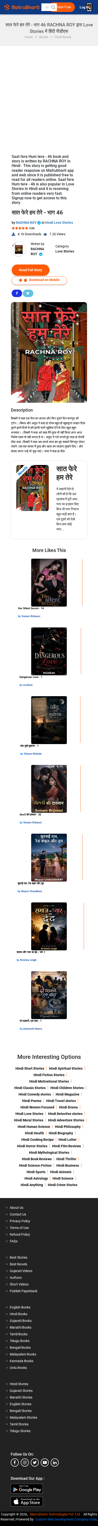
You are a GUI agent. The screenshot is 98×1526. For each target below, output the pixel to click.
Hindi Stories (19, 1384)
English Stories (20, 1404)
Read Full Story (30, 270)
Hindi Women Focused (37, 1107)
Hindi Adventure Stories (66, 1120)
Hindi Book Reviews (37, 1159)
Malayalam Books (23, 1354)
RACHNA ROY (26, 222)
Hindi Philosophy (68, 1127)
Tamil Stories (19, 1424)
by (20, 616)
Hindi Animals (60, 1172)
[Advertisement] (49, 97)
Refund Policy (20, 1234)
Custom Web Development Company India (66, 1519)
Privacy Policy (20, 1221)
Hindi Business (67, 1165)
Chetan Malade (33, 753)
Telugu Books (19, 1341)
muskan (28, 685)
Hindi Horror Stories (32, 1146)
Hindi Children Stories (67, 1088)
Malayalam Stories (23, 1417)
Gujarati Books (21, 1321)
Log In (85, 7)
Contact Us (18, 1214)
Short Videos (19, 1284)
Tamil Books (19, 1334)
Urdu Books (18, 1368)
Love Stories (64, 251)
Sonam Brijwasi (31, 616)
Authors (16, 1277)
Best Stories (18, 1257)
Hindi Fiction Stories (49, 1075)
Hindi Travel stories (61, 1101)
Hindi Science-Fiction (35, 1165)
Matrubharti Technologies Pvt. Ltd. (56, 1514)
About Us (16, 1208)
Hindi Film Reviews (66, 1146)
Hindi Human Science (34, 1127)
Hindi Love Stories (59, 222)
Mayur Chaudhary (31, 891)
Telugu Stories (20, 1431)
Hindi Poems (31, 1101)
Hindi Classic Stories (30, 1088)
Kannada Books (21, 1361)
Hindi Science (63, 1178)
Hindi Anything (32, 1185)
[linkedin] (55, 1462)
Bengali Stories (21, 1411)
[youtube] (45, 1462)
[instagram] (25, 1462)
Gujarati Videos (21, 1271)
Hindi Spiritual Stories (66, 1068)
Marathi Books (20, 1327)
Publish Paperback (23, 1291)
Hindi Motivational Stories (49, 1081)
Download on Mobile (44, 280)
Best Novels (18, 1264)
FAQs (14, 1241)
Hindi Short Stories (29, 1068)
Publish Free (62, 7)
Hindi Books (18, 1314)
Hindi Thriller (66, 1159)
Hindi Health (34, 1133)
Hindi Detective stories (65, 1114)
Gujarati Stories (21, 1391)
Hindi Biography (61, 1133)
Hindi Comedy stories (35, 1094)
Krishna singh (28, 960)
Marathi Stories (21, 1397)
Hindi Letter (68, 1140)
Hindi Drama (68, 1107)
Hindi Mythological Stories (49, 1152)
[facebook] (15, 1462)
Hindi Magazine (67, 1094)
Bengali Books (20, 1347)
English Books (20, 1307)
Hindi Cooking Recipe (37, 1140)
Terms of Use (19, 1228)
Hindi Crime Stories (62, 1185)
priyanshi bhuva (32, 1028)
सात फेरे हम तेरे (66, 473)
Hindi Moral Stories (28, 1120)
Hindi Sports (36, 1172)
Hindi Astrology (36, 1178)
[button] (53, 7)
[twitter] (35, 1462)
